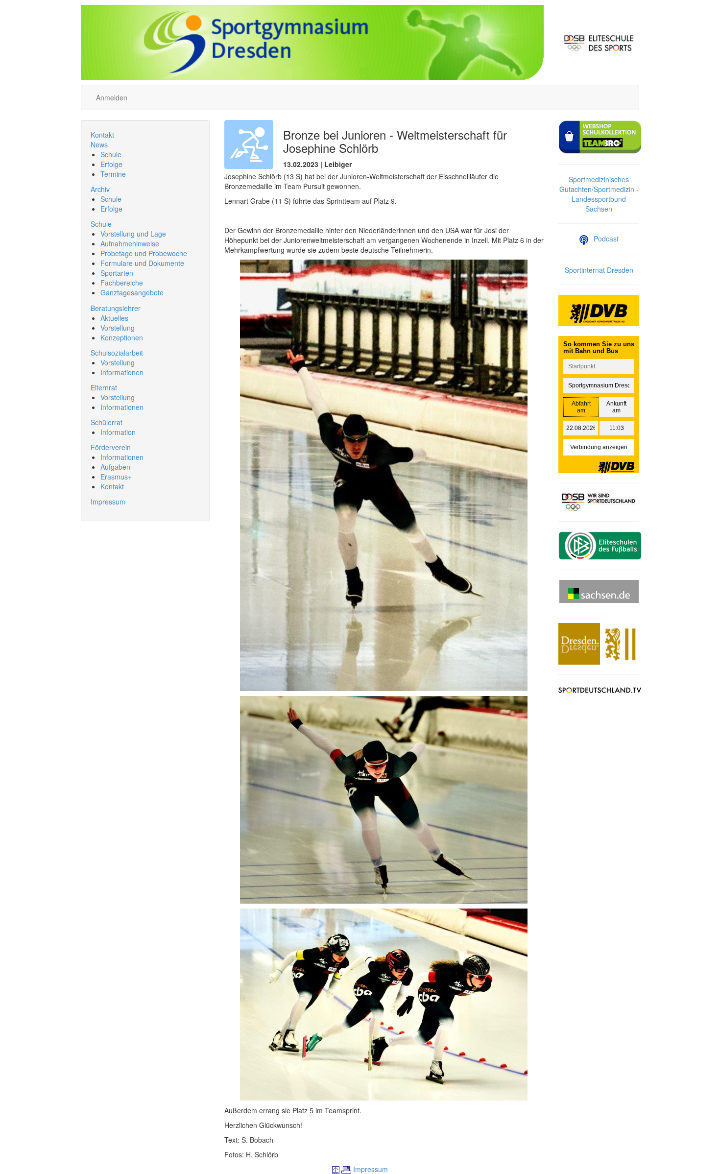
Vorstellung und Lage (133, 234)
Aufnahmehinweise (129, 243)
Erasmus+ (116, 476)
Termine (113, 174)
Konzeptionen (121, 337)
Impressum (108, 501)
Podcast (606, 238)
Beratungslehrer (116, 308)
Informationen (122, 372)
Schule (110, 154)
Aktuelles (114, 318)
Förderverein (111, 447)
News (99, 144)
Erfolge (111, 164)
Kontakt (102, 135)
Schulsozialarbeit (117, 353)
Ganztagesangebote (132, 292)
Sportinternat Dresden (599, 270)
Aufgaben (115, 467)
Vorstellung (117, 328)
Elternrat (104, 387)
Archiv (100, 189)
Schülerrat (106, 422)
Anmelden (111, 97)
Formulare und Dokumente (142, 263)
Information (118, 432)
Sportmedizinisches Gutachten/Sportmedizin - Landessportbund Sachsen (599, 194)
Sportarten (116, 273)
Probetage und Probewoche (143, 253)
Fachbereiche (121, 283)
